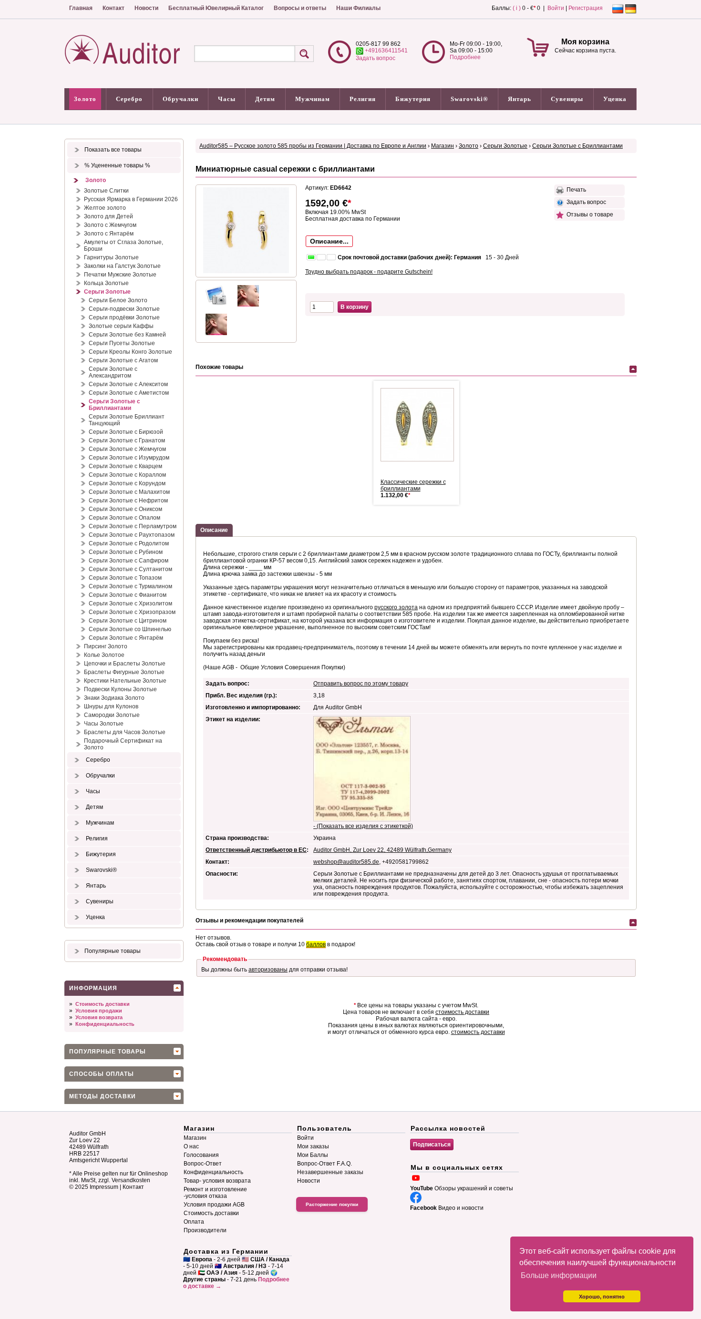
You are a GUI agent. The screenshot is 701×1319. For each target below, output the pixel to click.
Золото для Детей (108, 216)
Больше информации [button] (559, 1275)
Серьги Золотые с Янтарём (126, 637)
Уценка (615, 98)
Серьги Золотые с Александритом (113, 372)
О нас (191, 1146)
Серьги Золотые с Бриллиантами (114, 404)
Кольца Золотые (106, 283)
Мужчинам (312, 98)
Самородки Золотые (112, 715)
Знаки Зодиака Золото (114, 698)
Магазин (442, 146)
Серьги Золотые (107, 291)
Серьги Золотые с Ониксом (125, 509)
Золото (85, 98)
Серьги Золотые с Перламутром (132, 526)
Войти (555, 8)
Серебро (129, 98)
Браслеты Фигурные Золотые (124, 672)
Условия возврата (99, 1017)
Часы (227, 98)
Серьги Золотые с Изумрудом (129, 457)
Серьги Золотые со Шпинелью (130, 629)
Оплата (194, 1221)
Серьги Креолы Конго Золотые (130, 351)
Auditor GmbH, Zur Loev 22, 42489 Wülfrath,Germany (382, 850)
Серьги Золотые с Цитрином (127, 620)
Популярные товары (112, 951)
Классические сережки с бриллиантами (413, 485)
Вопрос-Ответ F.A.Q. (324, 1163)
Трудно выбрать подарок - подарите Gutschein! (369, 271)
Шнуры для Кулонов (111, 706)
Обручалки (180, 98)
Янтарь (519, 98)
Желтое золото (105, 207)
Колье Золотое (104, 655)
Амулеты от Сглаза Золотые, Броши (123, 245)
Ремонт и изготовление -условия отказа (215, 1192)
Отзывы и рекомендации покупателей (249, 920)
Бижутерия (413, 98)
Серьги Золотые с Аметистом (129, 392)
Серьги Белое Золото (118, 300)
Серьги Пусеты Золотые (122, 343)
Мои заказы (313, 1146)
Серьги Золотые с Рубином (126, 552)
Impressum (104, 1187)
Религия (363, 98)
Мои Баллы (312, 1155)
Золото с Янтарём (109, 233)
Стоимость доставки (102, 1004)
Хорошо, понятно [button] (602, 1296)
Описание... (329, 241)
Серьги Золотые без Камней (127, 334)
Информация (93, 988)
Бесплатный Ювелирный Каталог (216, 8)
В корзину (354, 307)
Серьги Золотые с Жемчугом (127, 449)
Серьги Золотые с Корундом (127, 483)
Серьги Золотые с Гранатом (127, 440)
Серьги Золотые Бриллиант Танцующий (127, 420)
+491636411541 (385, 50)
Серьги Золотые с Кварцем (125, 466)
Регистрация (585, 8)
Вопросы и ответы (300, 8)
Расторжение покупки (332, 1204)
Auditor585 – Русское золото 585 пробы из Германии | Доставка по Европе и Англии (312, 146)
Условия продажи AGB (214, 1204)
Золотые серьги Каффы (121, 326)
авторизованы (268, 969)
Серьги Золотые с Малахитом (129, 492)
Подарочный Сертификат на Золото (123, 744)
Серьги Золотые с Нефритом (128, 500)
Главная (81, 8)
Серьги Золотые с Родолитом (129, 543)
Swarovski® (469, 98)
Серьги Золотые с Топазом (125, 577)
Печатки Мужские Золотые (120, 274)
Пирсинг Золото (105, 646)
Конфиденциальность (104, 1024)
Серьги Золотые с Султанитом (130, 569)
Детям (265, 98)
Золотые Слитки (106, 190)
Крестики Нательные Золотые (125, 680)
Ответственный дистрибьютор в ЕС (256, 850)
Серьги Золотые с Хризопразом (132, 612)
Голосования (201, 1155)
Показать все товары (113, 149)
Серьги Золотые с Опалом (124, 517)
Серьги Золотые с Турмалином (130, 586)
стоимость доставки (462, 1012)
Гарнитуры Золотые (111, 257)
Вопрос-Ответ (203, 1163)
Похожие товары (219, 367)
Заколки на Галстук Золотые (122, 266)
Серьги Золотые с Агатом (123, 360)
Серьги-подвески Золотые (124, 309)
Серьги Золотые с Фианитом (127, 595)
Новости (146, 8)
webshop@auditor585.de (346, 862)
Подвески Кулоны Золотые (120, 689)
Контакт (113, 8)
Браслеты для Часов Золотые (124, 732)
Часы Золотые (104, 723)
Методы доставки (102, 1096)
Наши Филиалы (358, 8)
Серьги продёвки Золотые (124, 317)
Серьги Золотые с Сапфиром (128, 560)
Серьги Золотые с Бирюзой (126, 432)
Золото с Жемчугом (110, 225)
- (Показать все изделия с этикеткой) (363, 826)
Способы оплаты (101, 1074)
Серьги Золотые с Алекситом (128, 384)
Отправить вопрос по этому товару (360, 683)
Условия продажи (98, 1010)
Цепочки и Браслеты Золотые (124, 663)
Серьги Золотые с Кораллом (127, 474)
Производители (205, 1230)
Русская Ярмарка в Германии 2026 (131, 199)
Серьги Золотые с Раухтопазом (132, 535)
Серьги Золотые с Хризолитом (130, 603)
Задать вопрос (375, 58)
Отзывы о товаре (588, 214)
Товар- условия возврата (217, 1180)
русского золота (396, 607)
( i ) (517, 8)
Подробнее (465, 57)
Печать (575, 189)
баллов (316, 944)
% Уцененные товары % (117, 165)
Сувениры (567, 98)
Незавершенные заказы (330, 1172)
